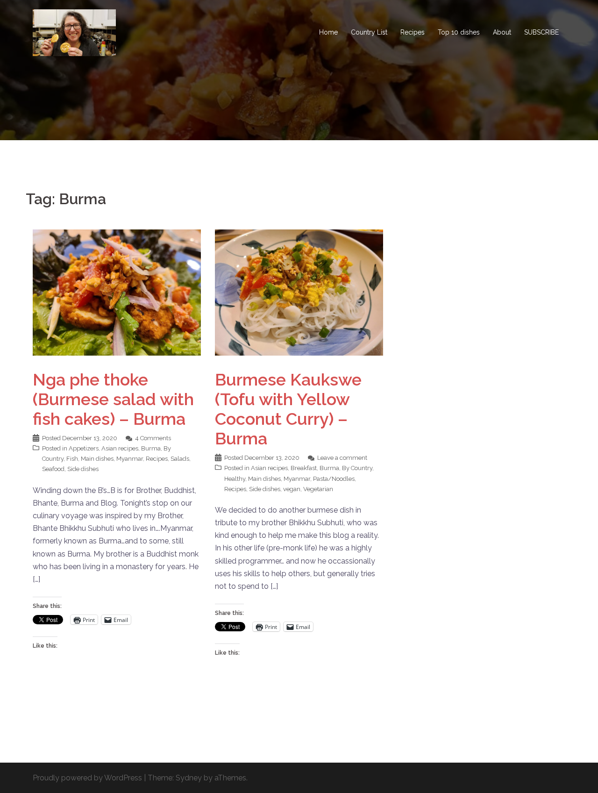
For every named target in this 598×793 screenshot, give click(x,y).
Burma (151, 448)
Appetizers (84, 448)
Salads (180, 458)
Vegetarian (318, 489)
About (502, 32)
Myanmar (129, 458)
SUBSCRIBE (541, 32)
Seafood (53, 468)
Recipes (412, 32)
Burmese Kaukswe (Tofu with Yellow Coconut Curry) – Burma (288, 409)
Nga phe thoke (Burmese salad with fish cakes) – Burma (113, 399)
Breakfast (304, 468)
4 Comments (153, 438)
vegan (291, 489)
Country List (369, 32)
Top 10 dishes (459, 32)
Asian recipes (119, 448)
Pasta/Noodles (334, 478)
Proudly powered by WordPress (87, 777)
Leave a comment (342, 457)
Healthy (234, 478)
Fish (72, 458)
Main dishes (97, 458)
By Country (357, 468)
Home (328, 32)
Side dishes (83, 468)
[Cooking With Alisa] (74, 32)
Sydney (189, 777)
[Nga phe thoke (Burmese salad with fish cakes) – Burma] (117, 291)
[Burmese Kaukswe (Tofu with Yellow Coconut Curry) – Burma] (299, 291)
